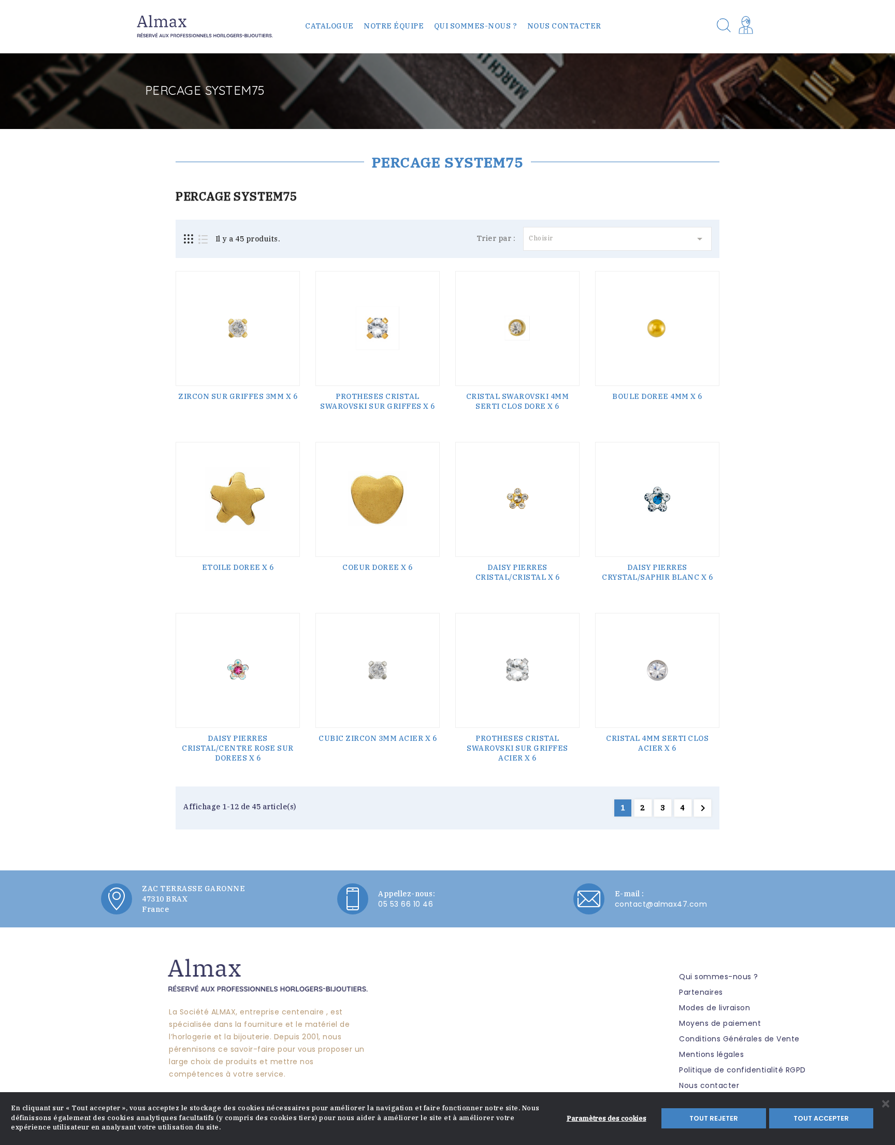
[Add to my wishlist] (289, 300)
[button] (748, 26)
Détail (237, 400)
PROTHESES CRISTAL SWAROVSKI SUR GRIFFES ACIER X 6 (517, 748)
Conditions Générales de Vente (739, 1039)
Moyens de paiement (720, 1023)
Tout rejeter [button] (713, 1118)
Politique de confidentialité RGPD (742, 1070)
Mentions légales (711, 1054)
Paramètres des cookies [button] (606, 1118)
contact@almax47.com (661, 904)
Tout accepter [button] (821, 1118)
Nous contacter (564, 26)
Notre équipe (394, 26)
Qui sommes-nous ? (475, 26)
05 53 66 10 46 (405, 904)
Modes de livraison (714, 1008)
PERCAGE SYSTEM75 (447, 162)
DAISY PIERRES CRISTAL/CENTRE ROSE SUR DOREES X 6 (238, 748)
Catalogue (329, 26)
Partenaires (701, 992)
